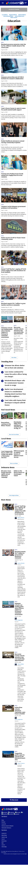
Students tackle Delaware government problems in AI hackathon (13, 207)
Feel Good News (8, 410)
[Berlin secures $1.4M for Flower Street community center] (14, 226)
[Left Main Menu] (2, 3)
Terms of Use (21, 851)
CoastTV (8, 851)
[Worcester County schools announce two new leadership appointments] (19, 319)
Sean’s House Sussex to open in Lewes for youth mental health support (13, 109)
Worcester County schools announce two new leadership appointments (19, 331)
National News (22, 14)
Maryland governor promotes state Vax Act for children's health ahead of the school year (13, 45)
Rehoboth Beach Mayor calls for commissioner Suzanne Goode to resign (15, 383)
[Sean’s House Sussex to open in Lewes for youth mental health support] (14, 97)
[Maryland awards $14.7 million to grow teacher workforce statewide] (14, 292)
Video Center (13, 17)
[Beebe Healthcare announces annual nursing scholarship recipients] (14, 129)
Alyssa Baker (21, 664)
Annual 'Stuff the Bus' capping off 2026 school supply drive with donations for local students (13, 270)
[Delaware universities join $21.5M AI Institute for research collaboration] (14, 66)
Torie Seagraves (19, 620)
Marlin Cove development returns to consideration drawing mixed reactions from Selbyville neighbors (15, 392)
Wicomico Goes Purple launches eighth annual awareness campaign (6, 474)
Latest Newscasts (19, 16)
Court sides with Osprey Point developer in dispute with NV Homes (15, 402)
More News (14, 357)
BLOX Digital (24, 853)
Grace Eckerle (21, 763)
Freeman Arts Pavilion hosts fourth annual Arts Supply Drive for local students (12, 175)
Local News (5, 14)
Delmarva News (8, 467)
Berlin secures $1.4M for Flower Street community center (13, 238)
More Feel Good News (14, 434)
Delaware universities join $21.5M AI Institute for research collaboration (12, 78)
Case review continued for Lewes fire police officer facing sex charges (16, 374)
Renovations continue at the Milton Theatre (6, 424)
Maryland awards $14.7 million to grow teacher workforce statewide (13, 304)
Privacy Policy (3, 852)
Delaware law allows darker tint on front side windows (15, 367)
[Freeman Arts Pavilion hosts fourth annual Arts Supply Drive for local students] (14, 162)
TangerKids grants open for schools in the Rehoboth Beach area (20, 757)
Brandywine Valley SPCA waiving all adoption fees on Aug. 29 (18, 425)
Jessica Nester (21, 563)
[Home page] (15, 3)
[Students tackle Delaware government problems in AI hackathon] (14, 195)
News (2, 42)
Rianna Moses (21, 517)
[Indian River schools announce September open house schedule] (8, 708)
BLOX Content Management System (14, 853)
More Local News (14, 463)
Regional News (13, 14)
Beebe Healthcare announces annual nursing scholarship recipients (12, 141)
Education (14, 21)
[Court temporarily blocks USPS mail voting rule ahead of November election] (7, 444)
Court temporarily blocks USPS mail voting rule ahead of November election (6, 454)
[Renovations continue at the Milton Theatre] (7, 415)
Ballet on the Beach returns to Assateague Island (19, 473)
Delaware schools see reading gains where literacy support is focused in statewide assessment (7, 332)
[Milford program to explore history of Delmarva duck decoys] (19, 444)
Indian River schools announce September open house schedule (20, 711)
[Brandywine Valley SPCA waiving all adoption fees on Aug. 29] (19, 415)
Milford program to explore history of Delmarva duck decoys (19, 454)
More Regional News (14, 495)
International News (8, 16)
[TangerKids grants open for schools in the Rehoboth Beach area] (8, 754)
